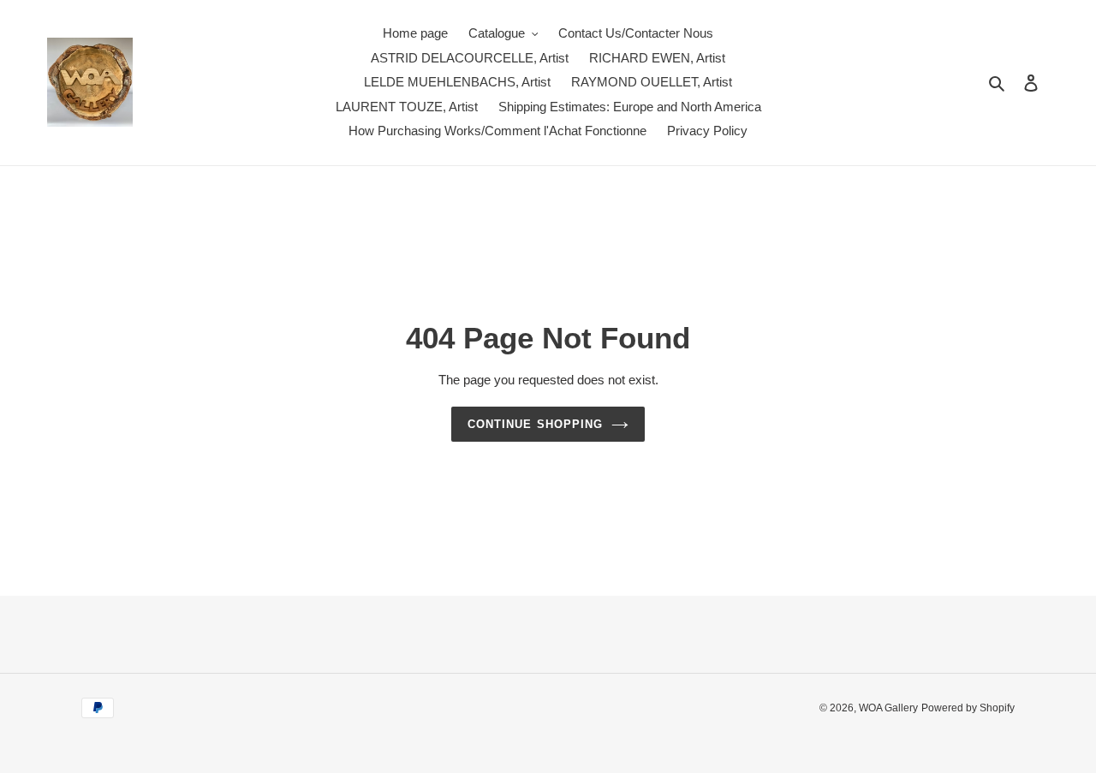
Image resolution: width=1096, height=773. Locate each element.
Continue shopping (535, 424)
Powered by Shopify (968, 708)
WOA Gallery (888, 708)
